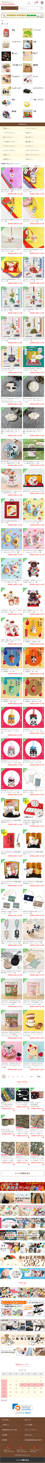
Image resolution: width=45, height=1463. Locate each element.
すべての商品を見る (22, 1173)
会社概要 (4, 1435)
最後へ (39, 1076)
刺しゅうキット (8, 137)
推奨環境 (4, 1440)
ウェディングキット (9, 150)
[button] (22, 1408)
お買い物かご (6, 1419)
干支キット (29, 159)
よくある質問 (28, 1425)
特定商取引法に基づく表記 (9, 1430)
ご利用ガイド (6, 1425)
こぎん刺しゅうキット (10, 141)
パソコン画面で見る (22, 1460)
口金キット (29, 133)
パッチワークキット (9, 133)
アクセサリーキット (9, 146)
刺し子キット (30, 137)
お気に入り (28, 1419)
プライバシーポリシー (31, 1430)
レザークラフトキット (32, 150)
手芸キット (6, 128)
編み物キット (30, 141)
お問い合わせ (28, 1435)
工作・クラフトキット (32, 155)
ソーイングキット (31, 128)
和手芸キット (7, 159)
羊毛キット (6, 155)
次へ (31, 1076)
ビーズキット (30, 146)
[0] (35, 3)
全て (2, 20)
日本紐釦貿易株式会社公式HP (33, 1440)
